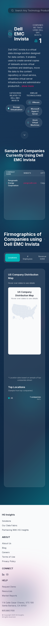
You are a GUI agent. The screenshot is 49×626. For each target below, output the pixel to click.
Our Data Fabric (9, 525)
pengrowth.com (30, 183)
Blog (4, 548)
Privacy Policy (9, 561)
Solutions (6, 521)
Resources (7, 591)
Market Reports (9, 595)
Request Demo (9, 586)
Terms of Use (8, 557)
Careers (6, 552)
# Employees (27, 257)
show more (28, 86)
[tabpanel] (24, 378)
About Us (6, 543)
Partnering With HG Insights (15, 530)
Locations (12, 258)
